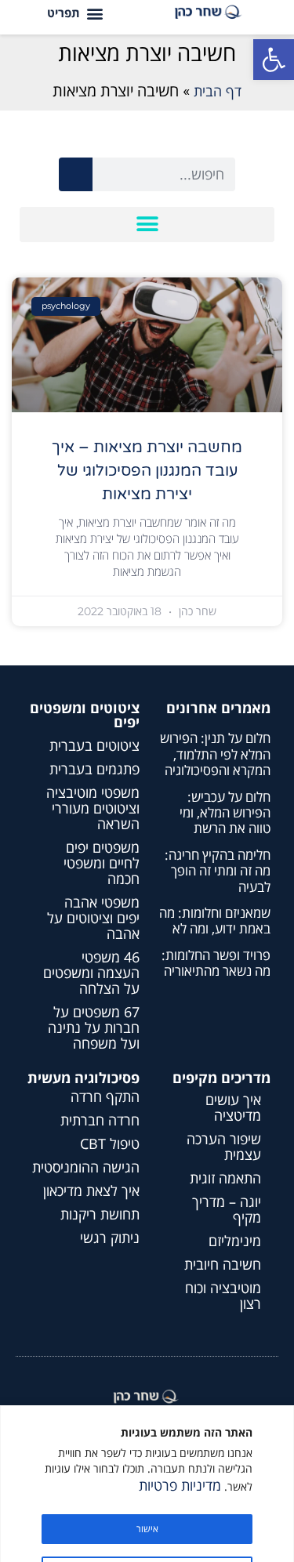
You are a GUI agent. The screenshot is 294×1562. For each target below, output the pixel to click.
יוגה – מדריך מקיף (226, 1209)
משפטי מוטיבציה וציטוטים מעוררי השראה (93, 808)
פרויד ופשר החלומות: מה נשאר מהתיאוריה (216, 963)
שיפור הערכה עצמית (224, 1146)
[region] (147, 1483)
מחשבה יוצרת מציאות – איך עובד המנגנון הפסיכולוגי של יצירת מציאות (147, 471)
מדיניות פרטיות (180, 1485)
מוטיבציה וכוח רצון (223, 1295)
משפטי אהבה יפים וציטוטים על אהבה (93, 918)
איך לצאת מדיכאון (91, 1190)
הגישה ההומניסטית (86, 1167)
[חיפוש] (76, 174)
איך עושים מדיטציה (233, 1107)
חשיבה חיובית (222, 1264)
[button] (273, 59)
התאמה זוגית (225, 1178)
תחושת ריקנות (100, 1214)
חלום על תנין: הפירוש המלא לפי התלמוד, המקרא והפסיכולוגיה (215, 754)
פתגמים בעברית (94, 768)
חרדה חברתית (100, 1120)
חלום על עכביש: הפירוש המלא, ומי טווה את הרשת (225, 813)
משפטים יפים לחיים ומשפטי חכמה (102, 863)
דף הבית (217, 91)
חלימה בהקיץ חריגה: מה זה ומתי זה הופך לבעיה (217, 871)
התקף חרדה (105, 1096)
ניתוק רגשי (110, 1237)
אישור (147, 1528)
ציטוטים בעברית (94, 745)
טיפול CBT (110, 1143)
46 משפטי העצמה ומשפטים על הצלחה (91, 973)
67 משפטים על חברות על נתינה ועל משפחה (94, 1027)
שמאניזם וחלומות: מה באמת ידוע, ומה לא (214, 920)
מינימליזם (235, 1240)
